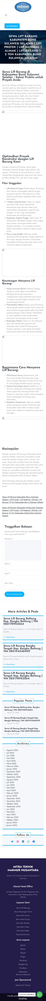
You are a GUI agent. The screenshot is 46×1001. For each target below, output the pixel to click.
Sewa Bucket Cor (23, 934)
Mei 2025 (11, 787)
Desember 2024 (13, 798)
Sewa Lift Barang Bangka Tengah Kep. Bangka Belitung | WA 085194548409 (22, 719)
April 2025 (11, 790)
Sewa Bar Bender (23, 923)
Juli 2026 (10, 752)
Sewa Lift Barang (23, 908)
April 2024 (11, 814)
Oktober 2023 (12, 820)
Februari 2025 (12, 793)
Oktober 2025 (12, 774)
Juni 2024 (11, 809)
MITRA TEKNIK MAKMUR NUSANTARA (23, 868)
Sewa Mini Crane (23, 915)
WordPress (23, 998)
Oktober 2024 (12, 803)
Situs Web (9, 583)
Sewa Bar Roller (23, 930)
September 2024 (14, 806)
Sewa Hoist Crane (23, 919)
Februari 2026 (12, 766)
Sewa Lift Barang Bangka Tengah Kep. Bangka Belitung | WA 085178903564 (22, 729)
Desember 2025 (13, 771)
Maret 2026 (11, 763)
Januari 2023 (12, 822)
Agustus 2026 (12, 750)
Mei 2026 (11, 758)
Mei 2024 (11, 811)
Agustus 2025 (12, 779)
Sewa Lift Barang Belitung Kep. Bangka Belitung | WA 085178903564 (22, 708)
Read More (11, 637)
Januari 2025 (12, 795)
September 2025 (14, 777)
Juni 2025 (11, 785)
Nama (8, 563)
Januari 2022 (12, 825)
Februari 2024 (12, 817)
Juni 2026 (11, 755)
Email (7, 573)
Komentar (9, 538)
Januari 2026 (12, 769)
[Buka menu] (6, 15)
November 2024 (13, 801)
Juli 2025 (10, 782)
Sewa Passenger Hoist (23, 911)
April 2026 (11, 761)
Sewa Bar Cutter (23, 927)
